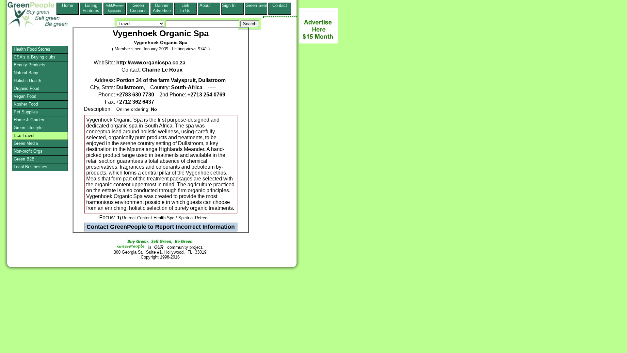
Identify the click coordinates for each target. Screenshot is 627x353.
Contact (279, 8)
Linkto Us (185, 8)
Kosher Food (26, 104)
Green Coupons (138, 8)
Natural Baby (26, 72)
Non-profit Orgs (28, 151)
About (209, 5)
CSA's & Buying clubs (35, 57)
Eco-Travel (24, 135)
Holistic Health (27, 80)
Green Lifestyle (28, 127)
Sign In (232, 5)
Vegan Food (25, 96)
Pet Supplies (26, 111)
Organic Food (26, 88)
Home (67, 5)
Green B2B (24, 159)
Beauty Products (29, 64)
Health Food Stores (32, 49)
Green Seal (256, 5)
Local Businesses (30, 166)
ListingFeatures (91, 8)
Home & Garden (29, 119)
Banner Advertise (162, 8)
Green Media (26, 143)
